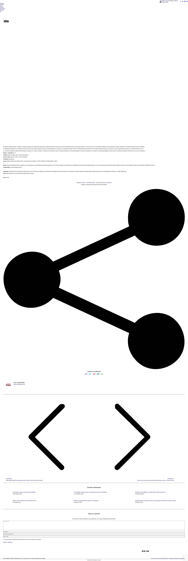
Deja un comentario (107, 182)
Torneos (6, 21)
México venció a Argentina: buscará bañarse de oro (24, 500)
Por (90, 182)
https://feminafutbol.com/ (19, 384)
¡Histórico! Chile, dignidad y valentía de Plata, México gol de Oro (150, 492)
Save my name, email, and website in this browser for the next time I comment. (23, 539)
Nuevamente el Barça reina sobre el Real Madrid (24, 492)
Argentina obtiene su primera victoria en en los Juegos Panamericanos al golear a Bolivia (155, 500)
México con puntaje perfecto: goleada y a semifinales (86, 500)
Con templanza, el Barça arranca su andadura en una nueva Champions (90, 492)
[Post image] (7, 495)
